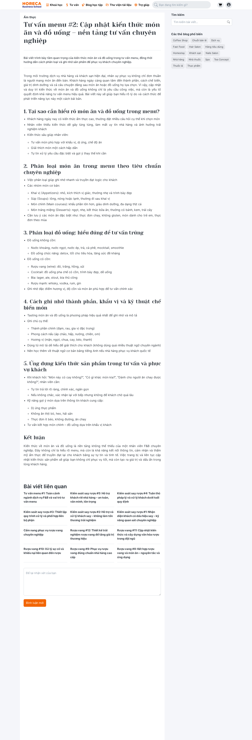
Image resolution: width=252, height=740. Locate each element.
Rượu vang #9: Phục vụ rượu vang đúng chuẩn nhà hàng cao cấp (91, 553)
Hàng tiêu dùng (214, 46)
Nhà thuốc (195, 59)
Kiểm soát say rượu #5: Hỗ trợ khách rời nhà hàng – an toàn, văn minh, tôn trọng (90, 497)
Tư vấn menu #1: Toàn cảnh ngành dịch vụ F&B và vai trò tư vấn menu (44, 497)
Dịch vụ (215, 40)
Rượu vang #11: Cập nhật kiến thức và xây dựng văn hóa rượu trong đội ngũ (138, 534)
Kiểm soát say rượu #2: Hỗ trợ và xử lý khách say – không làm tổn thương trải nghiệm (91, 516)
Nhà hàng (178, 59)
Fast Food (178, 46)
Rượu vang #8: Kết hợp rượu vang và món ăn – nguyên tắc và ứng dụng (138, 553)
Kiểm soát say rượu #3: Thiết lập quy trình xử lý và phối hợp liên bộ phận (45, 516)
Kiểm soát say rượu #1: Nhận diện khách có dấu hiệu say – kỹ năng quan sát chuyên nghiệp (138, 516)
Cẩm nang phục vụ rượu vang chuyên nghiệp (43, 532)
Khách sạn (195, 53)
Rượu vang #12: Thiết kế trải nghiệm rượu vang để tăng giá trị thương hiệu (92, 534)
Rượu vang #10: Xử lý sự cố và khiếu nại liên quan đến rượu (44, 551)
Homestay (179, 53)
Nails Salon (212, 53)
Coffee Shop (180, 40)
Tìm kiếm (177, 15)
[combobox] (181, 5)
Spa (207, 59)
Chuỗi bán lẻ (199, 40)
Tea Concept (221, 59)
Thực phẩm (193, 65)
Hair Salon (195, 46)
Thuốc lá (178, 65)
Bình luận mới (35, 603)
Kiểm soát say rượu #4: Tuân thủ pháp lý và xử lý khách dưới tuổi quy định (138, 497)
